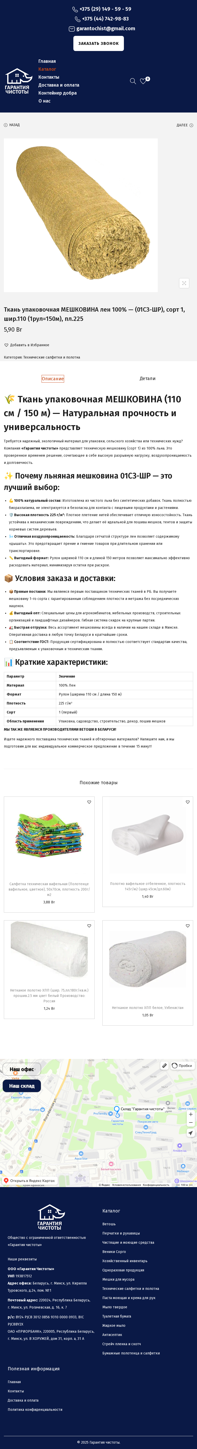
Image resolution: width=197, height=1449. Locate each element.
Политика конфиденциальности (35, 1409)
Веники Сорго (114, 1252)
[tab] (53, 379)
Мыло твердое (114, 1307)
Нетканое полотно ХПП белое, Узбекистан (147, 1008)
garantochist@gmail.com (105, 28)
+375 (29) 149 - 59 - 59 (105, 9)
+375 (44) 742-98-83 (105, 19)
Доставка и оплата (23, 1400)
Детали (147, 378)
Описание (53, 379)
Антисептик (112, 1335)
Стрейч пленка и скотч (121, 1344)
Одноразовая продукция (123, 1270)
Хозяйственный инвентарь (124, 1261)
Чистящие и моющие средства (128, 1242)
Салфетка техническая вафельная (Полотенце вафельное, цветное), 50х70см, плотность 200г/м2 (49, 889)
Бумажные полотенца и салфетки (131, 1353)
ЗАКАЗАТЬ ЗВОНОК (98, 43)
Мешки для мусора (118, 1279)
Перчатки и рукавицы (121, 1233)
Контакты (16, 1391)
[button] (26, 345)
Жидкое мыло (113, 1325)
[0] (143, 81)
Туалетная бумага (116, 1316)
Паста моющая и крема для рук (128, 1298)
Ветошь (109, 1224)
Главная (14, 1382)
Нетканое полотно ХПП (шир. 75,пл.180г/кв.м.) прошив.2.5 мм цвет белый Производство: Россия (49, 995)
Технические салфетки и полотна (51, 357)
